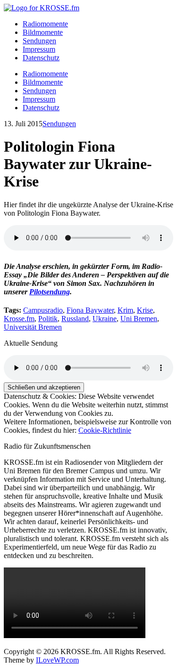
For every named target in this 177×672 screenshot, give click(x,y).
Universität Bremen (33, 327)
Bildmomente (43, 32)
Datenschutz (41, 58)
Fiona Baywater (90, 310)
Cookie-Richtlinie (104, 430)
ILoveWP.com (57, 660)
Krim (125, 310)
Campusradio (43, 310)
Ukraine (105, 319)
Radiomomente (45, 24)
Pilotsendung (49, 292)
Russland (75, 319)
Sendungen (39, 41)
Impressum (39, 49)
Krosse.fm (19, 319)
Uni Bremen (138, 319)
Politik (48, 319)
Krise (145, 310)
